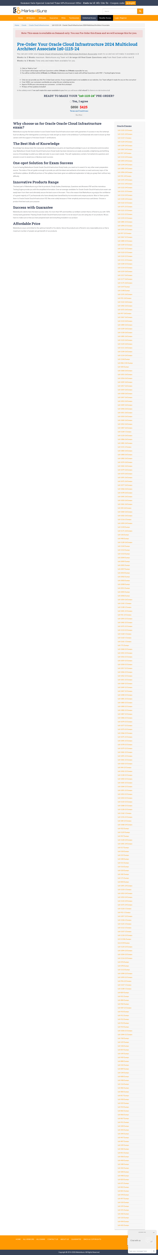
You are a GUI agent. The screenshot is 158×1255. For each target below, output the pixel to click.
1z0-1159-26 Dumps (125, 271)
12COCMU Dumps (124, 939)
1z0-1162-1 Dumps (124, 813)
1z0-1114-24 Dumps (125, 195)
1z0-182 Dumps (123, 874)
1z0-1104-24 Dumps (125, 199)
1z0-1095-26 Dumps (125, 477)
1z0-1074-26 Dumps (125, 462)
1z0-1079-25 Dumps (125, 748)
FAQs (63, 18)
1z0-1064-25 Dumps (125, 786)
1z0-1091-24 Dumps (125, 886)
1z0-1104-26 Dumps (125, 352)
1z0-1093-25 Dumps (125, 619)
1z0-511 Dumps (123, 863)
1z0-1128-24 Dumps (125, 840)
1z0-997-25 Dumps (124, 233)
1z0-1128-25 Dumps (125, 809)
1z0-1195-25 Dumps (125, 229)
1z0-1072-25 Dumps (125, 626)
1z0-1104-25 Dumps (125, 264)
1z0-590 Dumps (123, 1195)
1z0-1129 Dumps (124, 832)
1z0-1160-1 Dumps (124, 634)
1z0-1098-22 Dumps (125, 973)
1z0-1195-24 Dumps (125, 180)
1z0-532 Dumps (123, 1065)
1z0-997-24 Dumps (124, 153)
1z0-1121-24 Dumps (125, 134)
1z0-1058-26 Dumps (125, 393)
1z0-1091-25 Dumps (125, 790)
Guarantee (54, 18)
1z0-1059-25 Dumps (125, 661)
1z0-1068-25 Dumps (125, 806)
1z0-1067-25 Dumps (125, 237)
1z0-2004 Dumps (124, 558)
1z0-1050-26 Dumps (125, 416)
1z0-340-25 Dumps (124, 767)
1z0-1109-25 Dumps (125, 245)
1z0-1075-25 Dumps (125, 737)
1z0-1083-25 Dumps (125, 703)
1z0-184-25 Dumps (124, 821)
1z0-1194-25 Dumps (125, 218)
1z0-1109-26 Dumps (125, 329)
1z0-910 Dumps (123, 1012)
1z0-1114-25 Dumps (125, 268)
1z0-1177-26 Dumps (125, 279)
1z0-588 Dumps (123, 1164)
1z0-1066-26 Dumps (125, 489)
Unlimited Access (89, 18)
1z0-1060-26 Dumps (125, 371)
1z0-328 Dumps (123, 1126)
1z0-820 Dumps (123, 1179)
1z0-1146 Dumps (124, 359)
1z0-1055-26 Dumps (125, 374)
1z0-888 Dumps (123, 1061)
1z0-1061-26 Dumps (125, 504)
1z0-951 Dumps (123, 1122)
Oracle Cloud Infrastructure (39, 25)
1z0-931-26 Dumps (124, 298)
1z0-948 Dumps (123, 538)
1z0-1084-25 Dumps (125, 241)
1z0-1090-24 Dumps (125, 523)
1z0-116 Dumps (123, 1084)
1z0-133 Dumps (123, 1218)
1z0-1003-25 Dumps (125, 779)
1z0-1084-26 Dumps (125, 325)
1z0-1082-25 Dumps (125, 710)
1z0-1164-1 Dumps (124, 432)
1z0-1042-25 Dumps (125, 622)
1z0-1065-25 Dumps (125, 752)
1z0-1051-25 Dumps (125, 680)
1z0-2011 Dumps (124, 588)
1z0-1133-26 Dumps (125, 435)
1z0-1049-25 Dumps (125, 687)
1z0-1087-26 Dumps (125, 428)
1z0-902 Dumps (123, 1004)
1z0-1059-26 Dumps (125, 390)
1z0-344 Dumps (123, 1134)
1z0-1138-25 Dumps (125, 775)
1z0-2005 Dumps (124, 592)
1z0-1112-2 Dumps (124, 928)
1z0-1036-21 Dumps (125, 1031)
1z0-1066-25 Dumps (125, 733)
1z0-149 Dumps (123, 1054)
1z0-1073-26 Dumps (125, 474)
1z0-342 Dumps (123, 1168)
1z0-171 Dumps (123, 878)
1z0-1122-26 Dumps (125, 302)
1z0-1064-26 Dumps (125, 512)
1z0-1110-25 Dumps (125, 630)
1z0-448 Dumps (123, 1176)
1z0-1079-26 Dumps (125, 470)
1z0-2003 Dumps (124, 580)
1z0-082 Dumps (123, 1088)
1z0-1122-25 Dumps (125, 203)
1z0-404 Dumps (123, 1160)
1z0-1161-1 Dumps (124, 641)
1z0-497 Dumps (123, 1199)
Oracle (24, 25)
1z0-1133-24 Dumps (125, 901)
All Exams (42, 18)
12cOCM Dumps (124, 943)
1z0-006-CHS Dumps (125, 363)
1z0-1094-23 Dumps (125, 951)
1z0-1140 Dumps (124, 527)
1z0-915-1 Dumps (124, 912)
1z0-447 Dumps (123, 1137)
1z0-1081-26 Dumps (125, 443)
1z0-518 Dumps (123, 851)
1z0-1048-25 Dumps (125, 695)
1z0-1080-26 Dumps (125, 455)
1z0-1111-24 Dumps (125, 184)
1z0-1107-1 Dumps (124, 985)
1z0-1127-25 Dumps (125, 248)
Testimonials (74, 18)
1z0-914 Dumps (123, 1027)
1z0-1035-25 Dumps (125, 783)
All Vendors (30, 18)
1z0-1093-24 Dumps (125, 161)
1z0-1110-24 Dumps (125, 157)
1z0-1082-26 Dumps (125, 458)
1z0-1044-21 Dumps (125, 1034)
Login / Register (121, 18)
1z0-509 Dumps (123, 1145)
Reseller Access (105, 18)
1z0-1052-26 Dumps (125, 424)
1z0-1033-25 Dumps (125, 764)
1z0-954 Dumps (123, 1107)
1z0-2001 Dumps (124, 565)
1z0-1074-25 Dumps (125, 722)
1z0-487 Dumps (123, 1141)
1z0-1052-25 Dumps (125, 676)
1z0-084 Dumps (123, 1000)
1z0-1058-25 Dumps (125, 664)
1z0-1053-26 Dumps (125, 401)
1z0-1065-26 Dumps (125, 466)
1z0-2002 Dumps (124, 577)
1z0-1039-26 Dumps (125, 382)
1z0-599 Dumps (123, 1206)
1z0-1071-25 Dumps (125, 207)
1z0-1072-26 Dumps (125, 310)
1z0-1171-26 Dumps (125, 531)
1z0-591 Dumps (123, 1210)
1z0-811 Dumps (123, 1153)
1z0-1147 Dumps (124, 287)
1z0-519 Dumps (123, 855)
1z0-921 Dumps (123, 996)
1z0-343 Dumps (123, 1130)
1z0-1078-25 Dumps (125, 744)
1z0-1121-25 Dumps (125, 210)
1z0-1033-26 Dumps (125, 500)
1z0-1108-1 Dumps (124, 989)
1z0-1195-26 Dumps (125, 294)
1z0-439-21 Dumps (124, 1008)
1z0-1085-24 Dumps (125, 168)
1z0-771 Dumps (123, 645)
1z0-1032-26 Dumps (125, 516)
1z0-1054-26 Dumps (125, 600)
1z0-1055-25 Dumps (125, 653)
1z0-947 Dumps (123, 836)
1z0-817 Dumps (123, 1095)
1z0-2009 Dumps (124, 561)
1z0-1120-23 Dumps (125, 947)
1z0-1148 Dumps (124, 290)
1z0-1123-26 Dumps (125, 340)
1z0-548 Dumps (123, 859)
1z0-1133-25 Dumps (125, 802)
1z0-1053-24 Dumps (125, 893)
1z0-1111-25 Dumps (125, 260)
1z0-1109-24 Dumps (125, 145)
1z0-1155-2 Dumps (124, 447)
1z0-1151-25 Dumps (125, 191)
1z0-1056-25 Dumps (125, 657)
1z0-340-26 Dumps (124, 508)
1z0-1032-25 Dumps (125, 771)
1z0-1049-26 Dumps (125, 405)
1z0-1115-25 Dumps (125, 214)
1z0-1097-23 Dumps (125, 916)
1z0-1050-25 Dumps (125, 798)
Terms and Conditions (79, 111)
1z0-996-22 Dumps (124, 981)
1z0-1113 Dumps (124, 970)
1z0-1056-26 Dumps (125, 378)
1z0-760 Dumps (123, 1038)
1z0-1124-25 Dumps (125, 256)
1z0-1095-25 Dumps (125, 756)
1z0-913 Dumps (123, 1023)
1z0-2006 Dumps (124, 596)
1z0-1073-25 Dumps (125, 729)
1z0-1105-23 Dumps (125, 130)
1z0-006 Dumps (123, 1157)
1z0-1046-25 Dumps (125, 672)
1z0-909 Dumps (123, 1057)
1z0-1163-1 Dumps (124, 638)
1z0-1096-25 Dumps (125, 226)
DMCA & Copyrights (92, 1239)
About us (64, 1239)
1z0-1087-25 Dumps (125, 714)
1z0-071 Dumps (123, 1183)
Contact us (52, 1239)
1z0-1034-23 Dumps (125, 954)
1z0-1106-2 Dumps (124, 920)
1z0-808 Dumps (123, 1076)
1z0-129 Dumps (123, 1042)
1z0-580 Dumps (123, 1172)
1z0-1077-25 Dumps (125, 725)
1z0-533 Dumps (123, 1202)
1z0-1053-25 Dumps (125, 794)
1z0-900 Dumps (123, 1099)
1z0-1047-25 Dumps (125, 691)
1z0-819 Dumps (123, 1050)
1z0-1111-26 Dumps (125, 348)
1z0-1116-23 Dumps (125, 958)
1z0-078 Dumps (123, 966)
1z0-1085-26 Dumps (125, 336)
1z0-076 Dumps (123, 962)
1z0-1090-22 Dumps (125, 977)
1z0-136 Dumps (123, 535)
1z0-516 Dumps (123, 867)
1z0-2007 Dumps (124, 569)
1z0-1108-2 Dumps (124, 607)
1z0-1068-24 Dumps (125, 825)
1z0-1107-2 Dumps (124, 931)
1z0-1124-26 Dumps (125, 344)
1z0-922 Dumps (123, 828)
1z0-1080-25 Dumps (125, 706)
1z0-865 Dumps (123, 1111)
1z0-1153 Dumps (124, 554)
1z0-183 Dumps (123, 367)
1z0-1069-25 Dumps (125, 683)
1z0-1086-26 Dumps (125, 439)
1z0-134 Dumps (123, 1073)
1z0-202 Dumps (123, 1214)
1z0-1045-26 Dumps (125, 496)
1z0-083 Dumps (123, 1092)
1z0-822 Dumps (123, 1187)
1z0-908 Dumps (123, 1080)
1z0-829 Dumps (123, 992)
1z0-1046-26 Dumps (125, 409)
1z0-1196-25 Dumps (125, 817)
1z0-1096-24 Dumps (125, 172)
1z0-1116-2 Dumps (124, 519)
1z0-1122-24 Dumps (125, 187)
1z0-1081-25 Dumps (125, 699)
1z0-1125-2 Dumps (124, 924)
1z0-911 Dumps (123, 1015)
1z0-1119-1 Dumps (124, 138)
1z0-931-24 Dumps (124, 176)
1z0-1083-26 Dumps (125, 451)
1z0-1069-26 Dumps (125, 420)
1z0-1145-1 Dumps (124, 603)
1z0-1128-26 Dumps (125, 542)
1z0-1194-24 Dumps (125, 165)
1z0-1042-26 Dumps (125, 306)
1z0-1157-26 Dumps (125, 275)
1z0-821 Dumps (123, 1191)
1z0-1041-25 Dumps (125, 611)
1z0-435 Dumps (123, 1225)
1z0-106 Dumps (123, 1046)
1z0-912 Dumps (123, 1019)
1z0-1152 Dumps (124, 550)
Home (20, 18)
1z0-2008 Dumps (124, 584)
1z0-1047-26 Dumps (125, 397)
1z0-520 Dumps (123, 870)
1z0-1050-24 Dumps (125, 897)
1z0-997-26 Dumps (124, 313)
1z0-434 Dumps (123, 1221)
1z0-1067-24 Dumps (125, 149)
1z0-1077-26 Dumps (125, 485)
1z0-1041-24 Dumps (125, 844)
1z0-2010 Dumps (124, 573)
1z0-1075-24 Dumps (125, 905)
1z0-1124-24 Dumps (125, 142)
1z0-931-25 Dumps (124, 615)
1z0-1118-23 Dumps (125, 935)
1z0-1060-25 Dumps (125, 649)
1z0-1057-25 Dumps (125, 668)
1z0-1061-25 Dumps (125, 760)
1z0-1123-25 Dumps (125, 252)
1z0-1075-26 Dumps (125, 481)
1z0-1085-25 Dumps (125, 222)
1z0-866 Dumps (123, 1115)
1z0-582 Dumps (123, 1149)
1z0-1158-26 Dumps (125, 332)
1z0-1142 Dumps (124, 546)
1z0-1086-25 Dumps (125, 718)
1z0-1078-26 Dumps (125, 493)
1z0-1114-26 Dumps (125, 355)
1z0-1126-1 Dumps (124, 909)
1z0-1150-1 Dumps (124, 889)
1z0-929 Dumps (123, 1103)
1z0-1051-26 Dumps (125, 413)
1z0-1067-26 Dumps (125, 317)
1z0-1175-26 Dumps (125, 283)
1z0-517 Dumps (123, 847)
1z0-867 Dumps (123, 1118)
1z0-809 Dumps (123, 1069)
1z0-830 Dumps (123, 882)
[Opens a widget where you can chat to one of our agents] (142, 1241)
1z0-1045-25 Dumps (125, 741)
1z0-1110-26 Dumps (125, 321)
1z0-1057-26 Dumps (125, 386)
